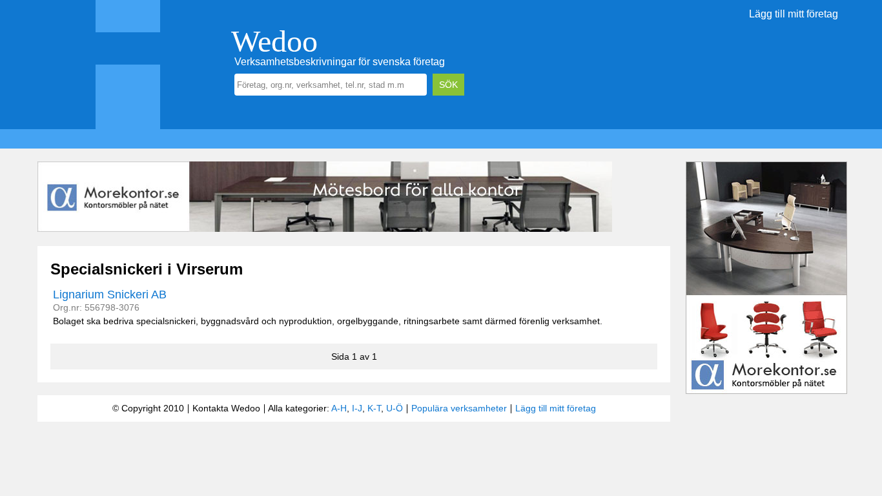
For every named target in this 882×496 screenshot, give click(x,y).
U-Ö (394, 408)
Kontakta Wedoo (226, 408)
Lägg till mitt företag (793, 13)
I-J (357, 408)
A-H (339, 408)
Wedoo (274, 41)
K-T (374, 408)
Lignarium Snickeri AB (110, 294)
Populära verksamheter (459, 408)
